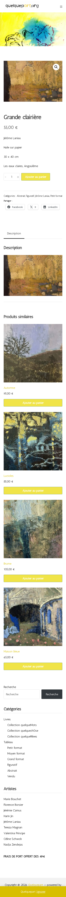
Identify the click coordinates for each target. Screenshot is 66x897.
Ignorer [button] (40, 891)
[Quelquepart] (22, 6)
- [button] (5, 177)
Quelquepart (35, 885)
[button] (56, 67)
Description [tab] (14, 233)
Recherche (10, 687)
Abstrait (21, 195)
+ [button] (17, 177)
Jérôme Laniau (42, 195)
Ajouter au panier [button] (33, 403)
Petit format (56, 195)
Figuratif (30, 195)
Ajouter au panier (35, 177)
